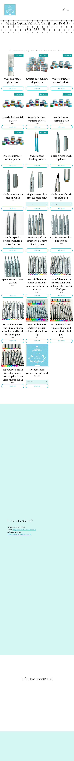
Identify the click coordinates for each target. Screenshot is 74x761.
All (10, 51)
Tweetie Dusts (18, 51)
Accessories (61, 51)
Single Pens (30, 51)
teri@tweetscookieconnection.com (24, 530)
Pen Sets (39, 51)
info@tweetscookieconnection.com (19, 534)
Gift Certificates (50, 51)
